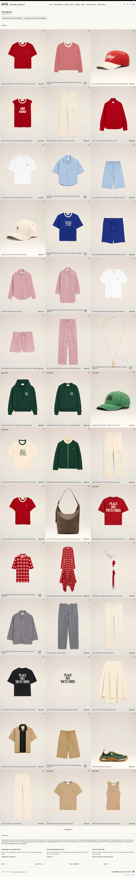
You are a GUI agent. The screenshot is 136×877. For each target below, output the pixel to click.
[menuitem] (51, 4)
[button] (123, 872)
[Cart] (134, 4)
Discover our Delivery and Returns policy (102, 856)
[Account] (127, 4)
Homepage (4, 835)
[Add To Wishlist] (43, 31)
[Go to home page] (13, 4)
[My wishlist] (130, 4)
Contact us (49, 856)
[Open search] (124, 4)
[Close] (134, 0)
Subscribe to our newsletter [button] (8, 856)
